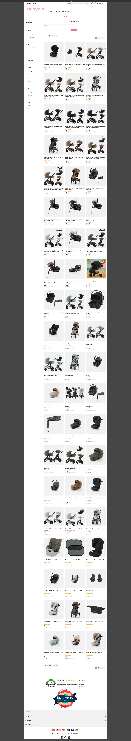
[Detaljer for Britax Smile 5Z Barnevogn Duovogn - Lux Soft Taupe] (53, 516)
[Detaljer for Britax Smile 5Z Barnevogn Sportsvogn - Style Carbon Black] (53, 145)
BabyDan (30, 64)
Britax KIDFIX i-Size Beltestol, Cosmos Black (53, 64)
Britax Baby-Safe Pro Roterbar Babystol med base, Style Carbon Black (75, 219)
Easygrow (30, 78)
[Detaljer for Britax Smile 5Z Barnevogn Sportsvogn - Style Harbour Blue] (75, 362)
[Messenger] (65, 737)
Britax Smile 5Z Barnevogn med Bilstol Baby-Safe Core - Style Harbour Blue (75, 312)
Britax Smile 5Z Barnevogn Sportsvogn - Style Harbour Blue (74, 374)
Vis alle (27, 108)
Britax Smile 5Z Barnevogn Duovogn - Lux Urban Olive (53, 467)
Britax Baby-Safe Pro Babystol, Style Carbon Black (53, 591)
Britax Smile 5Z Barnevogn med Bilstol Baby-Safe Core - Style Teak (53, 96)
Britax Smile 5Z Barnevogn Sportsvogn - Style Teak (95, 96)
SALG (29, 44)
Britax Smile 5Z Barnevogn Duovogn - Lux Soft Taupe (53, 529)
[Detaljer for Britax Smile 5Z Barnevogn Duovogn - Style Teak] (96, 52)
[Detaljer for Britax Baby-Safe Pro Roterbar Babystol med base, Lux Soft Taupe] (96, 207)
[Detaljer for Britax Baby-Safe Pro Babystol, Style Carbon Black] (53, 578)
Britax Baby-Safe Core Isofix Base (51, 436)
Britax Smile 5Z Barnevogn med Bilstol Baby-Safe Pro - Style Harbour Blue (53, 374)
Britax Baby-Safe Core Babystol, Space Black (95, 312)
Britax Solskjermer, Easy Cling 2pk (72, 559)
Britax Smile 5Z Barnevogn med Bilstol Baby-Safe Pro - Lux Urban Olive (75, 467)
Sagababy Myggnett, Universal (93, 281)
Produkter (51, 11)
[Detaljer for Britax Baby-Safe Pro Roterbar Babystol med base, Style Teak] (75, 238)
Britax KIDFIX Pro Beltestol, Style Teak (94, 652)
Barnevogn (30, 27)
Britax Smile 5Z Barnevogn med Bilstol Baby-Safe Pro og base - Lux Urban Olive (96, 250)
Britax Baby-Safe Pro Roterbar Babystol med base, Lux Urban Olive (53, 219)
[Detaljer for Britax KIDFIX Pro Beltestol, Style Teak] (96, 640)
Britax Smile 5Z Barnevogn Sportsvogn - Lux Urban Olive (74, 622)
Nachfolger (30, 92)
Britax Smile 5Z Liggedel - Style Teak (52, 405)
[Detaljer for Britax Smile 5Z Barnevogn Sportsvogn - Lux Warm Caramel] (75, 176)
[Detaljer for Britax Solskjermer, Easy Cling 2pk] (75, 547)
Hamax (29, 85)
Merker (58, 11)
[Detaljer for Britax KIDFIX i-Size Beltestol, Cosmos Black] (53, 52)
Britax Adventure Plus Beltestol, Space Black (96, 559)
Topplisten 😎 (31, 47)
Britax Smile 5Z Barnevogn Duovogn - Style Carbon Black (53, 127)
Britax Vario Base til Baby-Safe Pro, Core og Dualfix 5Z (74, 281)
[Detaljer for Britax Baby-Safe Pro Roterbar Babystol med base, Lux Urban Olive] (53, 207)
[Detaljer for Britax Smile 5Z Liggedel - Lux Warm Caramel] (75, 485)
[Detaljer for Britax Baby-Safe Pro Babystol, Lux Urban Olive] (53, 485)
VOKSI (29, 106)
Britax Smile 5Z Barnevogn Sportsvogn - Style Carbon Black (52, 158)
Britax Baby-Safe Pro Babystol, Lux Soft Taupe (73, 591)
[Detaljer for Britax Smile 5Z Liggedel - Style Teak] (53, 393)
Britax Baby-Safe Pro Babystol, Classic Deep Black (96, 374)
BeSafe (29, 67)
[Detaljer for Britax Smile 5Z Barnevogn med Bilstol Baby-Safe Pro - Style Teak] (75, 83)
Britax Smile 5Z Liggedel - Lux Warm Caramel (75, 498)
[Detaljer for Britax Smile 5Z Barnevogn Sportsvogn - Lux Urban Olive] (75, 609)
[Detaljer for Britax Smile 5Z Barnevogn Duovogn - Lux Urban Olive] (53, 454)
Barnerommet (31, 37)
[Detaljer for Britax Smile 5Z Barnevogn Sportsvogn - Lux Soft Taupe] (96, 516)
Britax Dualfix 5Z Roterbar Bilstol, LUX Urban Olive (53, 560)
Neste (104, 38)
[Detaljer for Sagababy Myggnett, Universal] (96, 269)
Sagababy (30, 99)
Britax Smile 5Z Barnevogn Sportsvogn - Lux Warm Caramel (74, 189)
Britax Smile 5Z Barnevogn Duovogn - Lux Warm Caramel (74, 158)
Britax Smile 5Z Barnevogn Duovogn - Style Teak (95, 65)
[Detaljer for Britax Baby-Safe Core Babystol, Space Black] (96, 300)
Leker (29, 41)
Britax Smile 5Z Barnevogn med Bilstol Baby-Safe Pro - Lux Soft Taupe (75, 529)
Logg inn (35, 3)
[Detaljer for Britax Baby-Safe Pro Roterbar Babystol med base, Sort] (96, 176)
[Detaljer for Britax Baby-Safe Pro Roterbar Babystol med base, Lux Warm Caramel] (53, 269)
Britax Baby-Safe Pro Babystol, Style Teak (74, 652)
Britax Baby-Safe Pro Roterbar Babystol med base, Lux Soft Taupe (96, 219)
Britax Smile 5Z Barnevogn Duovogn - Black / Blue (75, 65)
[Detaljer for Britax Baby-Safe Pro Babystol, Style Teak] (75, 640)
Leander (29, 88)
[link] (65, 683)
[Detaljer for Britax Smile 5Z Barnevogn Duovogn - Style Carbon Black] (53, 114)
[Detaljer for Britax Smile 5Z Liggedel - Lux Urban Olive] (96, 454)
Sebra (29, 102)
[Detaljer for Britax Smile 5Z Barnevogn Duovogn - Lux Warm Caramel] (75, 145)
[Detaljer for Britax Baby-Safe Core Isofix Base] (53, 424)
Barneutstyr (30, 34)
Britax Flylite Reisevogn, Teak (71, 343)
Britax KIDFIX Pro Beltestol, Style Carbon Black (96, 436)
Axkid (29, 57)
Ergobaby (30, 81)
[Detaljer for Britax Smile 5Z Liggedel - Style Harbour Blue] (53, 640)
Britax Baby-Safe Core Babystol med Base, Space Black (53, 312)
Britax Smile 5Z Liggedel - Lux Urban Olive (95, 467)
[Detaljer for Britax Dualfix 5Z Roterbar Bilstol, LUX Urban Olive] (53, 547)
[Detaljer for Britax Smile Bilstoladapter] (96, 578)
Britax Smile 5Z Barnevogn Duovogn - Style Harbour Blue (95, 343)
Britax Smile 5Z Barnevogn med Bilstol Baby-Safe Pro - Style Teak (75, 96)
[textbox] (76, 3)
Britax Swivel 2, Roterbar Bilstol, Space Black (53, 343)
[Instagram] (62, 737)
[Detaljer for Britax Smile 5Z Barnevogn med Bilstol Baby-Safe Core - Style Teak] (53, 83)
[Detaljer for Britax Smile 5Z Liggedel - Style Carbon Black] (75, 424)
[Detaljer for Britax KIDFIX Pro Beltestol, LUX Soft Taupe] (53, 609)
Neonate (30, 95)
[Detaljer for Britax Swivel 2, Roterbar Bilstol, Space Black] (53, 331)
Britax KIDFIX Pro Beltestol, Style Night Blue (95, 498)
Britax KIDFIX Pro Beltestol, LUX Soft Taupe (53, 621)
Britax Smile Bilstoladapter (92, 590)
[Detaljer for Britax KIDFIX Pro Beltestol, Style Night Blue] (96, 485)
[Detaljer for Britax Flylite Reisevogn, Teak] (75, 331)
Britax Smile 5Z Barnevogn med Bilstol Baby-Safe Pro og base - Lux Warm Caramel (53, 189)
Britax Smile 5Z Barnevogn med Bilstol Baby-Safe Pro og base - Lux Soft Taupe (53, 250)
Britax (29, 74)
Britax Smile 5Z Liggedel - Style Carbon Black (75, 436)
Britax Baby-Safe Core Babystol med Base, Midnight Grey (95, 405)
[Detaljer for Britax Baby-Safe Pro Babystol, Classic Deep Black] (96, 362)
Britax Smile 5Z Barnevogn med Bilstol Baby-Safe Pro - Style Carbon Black (96, 127)
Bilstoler (29, 30)
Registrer (29, 3)
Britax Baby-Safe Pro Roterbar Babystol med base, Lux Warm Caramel (53, 281)
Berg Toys (30, 71)
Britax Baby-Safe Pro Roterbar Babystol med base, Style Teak (75, 250)
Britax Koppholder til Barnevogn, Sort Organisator (94, 622)
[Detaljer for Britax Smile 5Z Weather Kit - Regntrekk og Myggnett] (75, 393)
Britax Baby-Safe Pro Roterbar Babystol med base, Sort (96, 189)
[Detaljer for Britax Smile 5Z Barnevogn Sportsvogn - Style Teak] (96, 83)
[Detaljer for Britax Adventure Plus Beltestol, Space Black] (96, 547)
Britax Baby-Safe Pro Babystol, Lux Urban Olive (53, 498)
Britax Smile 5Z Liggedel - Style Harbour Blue (53, 652)
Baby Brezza (30, 60)
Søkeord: (45, 23)
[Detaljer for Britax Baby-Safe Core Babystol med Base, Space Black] (53, 300)
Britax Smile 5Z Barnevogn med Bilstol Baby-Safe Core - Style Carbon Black (75, 127)
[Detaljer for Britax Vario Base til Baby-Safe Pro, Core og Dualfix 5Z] (75, 269)
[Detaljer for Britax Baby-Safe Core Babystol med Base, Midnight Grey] (96, 393)
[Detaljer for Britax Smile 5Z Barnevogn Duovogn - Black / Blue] (75, 52)
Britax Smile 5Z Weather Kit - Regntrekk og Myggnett (74, 405)
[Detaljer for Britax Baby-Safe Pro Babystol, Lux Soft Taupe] (75, 578)
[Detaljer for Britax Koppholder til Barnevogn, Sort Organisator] (96, 609)
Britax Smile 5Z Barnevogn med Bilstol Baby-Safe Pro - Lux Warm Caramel (96, 158)
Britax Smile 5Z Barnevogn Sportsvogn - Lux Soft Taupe (95, 529)
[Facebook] (69, 737)
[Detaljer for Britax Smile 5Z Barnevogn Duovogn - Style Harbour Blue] (96, 331)
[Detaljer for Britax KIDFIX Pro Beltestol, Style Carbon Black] (96, 424)
